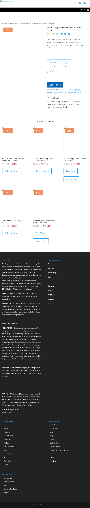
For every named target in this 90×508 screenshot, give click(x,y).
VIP (51, 454)
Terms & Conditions (10, 489)
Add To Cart (52, 64)
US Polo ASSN (55, 447)
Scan (5, 450)
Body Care (7, 461)
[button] (83, 10)
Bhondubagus (52, 273)
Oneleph (51, 286)
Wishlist (6, 493)
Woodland (53, 461)
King (51, 436)
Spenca (6, 465)
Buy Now (65, 64)
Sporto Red (7, 454)
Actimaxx (51, 268)
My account (8, 478)
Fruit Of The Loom (56, 425)
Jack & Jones (54, 428)
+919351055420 (7, 412)
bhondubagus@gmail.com (10, 409)
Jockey (50, 290)
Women (60, 93)
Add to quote (55, 85)
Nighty (23, 23)
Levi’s (52, 439)
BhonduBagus (69, 90)
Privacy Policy (9, 482)
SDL (5, 457)
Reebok (6, 443)
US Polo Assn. (54, 443)
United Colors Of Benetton (59, 450)
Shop (5, 485)
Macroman (7, 425)
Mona (6, 428)
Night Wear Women (13, 23)
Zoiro (52, 457)
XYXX (50, 282)
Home (4, 23)
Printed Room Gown (74, 93)
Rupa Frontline (9, 447)
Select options (11, 171)
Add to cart (71, 179)
